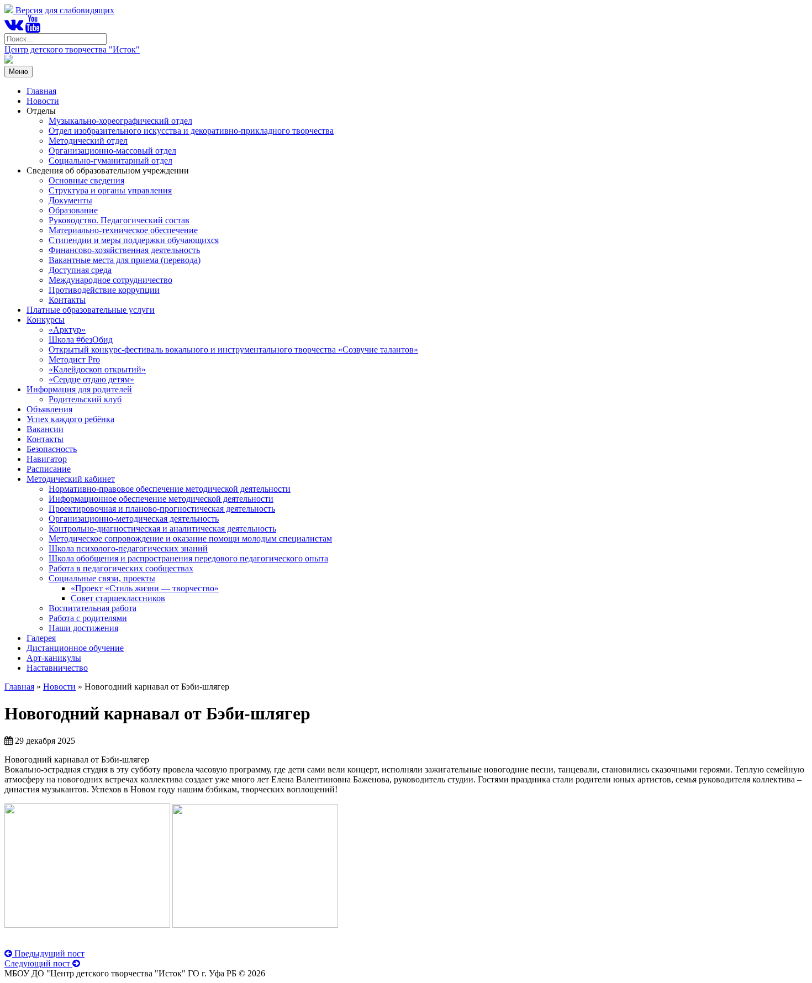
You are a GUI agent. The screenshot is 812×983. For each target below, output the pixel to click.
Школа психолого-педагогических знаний (128, 548)
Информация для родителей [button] (79, 389)
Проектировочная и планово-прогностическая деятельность (162, 508)
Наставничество (57, 667)
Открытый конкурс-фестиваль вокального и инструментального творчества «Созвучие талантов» (233, 349)
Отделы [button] (41, 110)
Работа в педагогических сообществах (121, 568)
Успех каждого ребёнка (70, 419)
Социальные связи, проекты (102, 578)
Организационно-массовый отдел (112, 150)
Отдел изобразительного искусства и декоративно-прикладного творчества (191, 130)
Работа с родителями (88, 618)
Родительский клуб (85, 399)
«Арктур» (67, 329)
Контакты (67, 299)
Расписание (49, 469)
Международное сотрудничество (110, 280)
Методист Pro (74, 359)
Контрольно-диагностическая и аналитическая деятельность (162, 528)
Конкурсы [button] (46, 319)
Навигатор (47, 459)
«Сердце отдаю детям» (91, 379)
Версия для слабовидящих (63, 10)
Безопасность (52, 449)
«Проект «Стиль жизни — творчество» (145, 588)
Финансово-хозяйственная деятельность (124, 250)
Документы (70, 200)
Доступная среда (80, 270)
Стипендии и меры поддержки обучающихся (134, 240)
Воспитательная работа (92, 608)
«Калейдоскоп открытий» (97, 369)
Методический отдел (88, 140)
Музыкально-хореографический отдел (120, 120)
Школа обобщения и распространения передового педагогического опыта (188, 558)
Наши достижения (83, 628)
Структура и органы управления (110, 190)
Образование (73, 210)
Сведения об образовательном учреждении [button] (108, 170)
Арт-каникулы (54, 658)
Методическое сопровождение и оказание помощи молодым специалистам (190, 538)
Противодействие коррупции (104, 290)
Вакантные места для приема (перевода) (125, 260)
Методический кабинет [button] (71, 478)
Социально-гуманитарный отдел (110, 160)
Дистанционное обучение (75, 648)
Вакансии (45, 429)
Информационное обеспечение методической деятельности (161, 498)
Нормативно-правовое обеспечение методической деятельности (170, 488)
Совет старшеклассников (118, 598)
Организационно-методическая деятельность (134, 518)
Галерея (41, 638)
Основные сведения (86, 180)
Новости (43, 101)
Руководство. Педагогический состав (119, 220)
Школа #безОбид (81, 339)
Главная (41, 91)
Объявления (49, 409)
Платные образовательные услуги (91, 309)
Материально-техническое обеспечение (123, 230)
